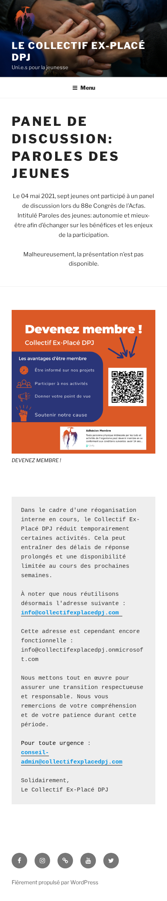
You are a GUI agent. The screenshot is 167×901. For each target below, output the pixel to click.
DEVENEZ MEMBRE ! (36, 460)
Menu (87, 87)
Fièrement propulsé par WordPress (55, 882)
